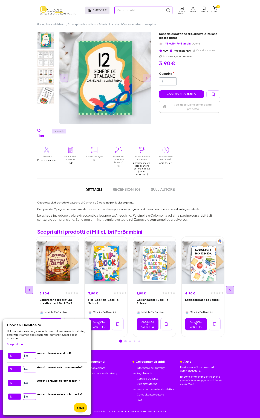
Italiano (92, 24)
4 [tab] (134, 341)
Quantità (165, 73)
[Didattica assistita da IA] (219, 241)
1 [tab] (121, 341)
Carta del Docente (147, 378)
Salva (80, 407)
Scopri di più (15, 344)
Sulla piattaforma (147, 383)
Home (40, 24)
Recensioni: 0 (182, 50)
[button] (193, 9)
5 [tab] (139, 341)
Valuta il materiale (205, 50)
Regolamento (97, 367)
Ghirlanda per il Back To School (153, 301)
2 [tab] (125, 341)
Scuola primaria (76, 24)
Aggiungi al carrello (181, 94)
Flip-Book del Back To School (103, 301)
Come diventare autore (150, 394)
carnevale (59, 131)
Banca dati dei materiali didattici (155, 389)
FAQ (139, 399)
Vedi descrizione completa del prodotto (193, 106)
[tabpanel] (57, 286)
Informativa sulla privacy (103, 373)
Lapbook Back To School (202, 299)
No (26, 355)
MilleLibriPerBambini (183, 43)
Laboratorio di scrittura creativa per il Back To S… (57, 301)
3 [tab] (130, 341)
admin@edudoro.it (191, 370)
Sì (11, 355)
